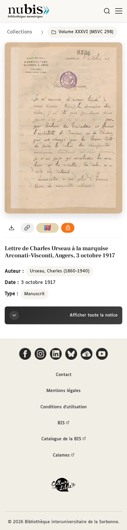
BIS (61, 423)
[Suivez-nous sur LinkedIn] (56, 354)
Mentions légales (63, 391)
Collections (19, 32)
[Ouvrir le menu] (118, 11)
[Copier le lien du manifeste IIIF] (47, 228)
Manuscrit (34, 294)
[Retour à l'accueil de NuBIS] (28, 11)
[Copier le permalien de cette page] (27, 228)
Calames (61, 455)
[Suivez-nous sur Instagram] (40, 354)
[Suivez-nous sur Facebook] (25, 354)
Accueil (97, 30)
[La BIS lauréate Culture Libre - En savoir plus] (63, 486)
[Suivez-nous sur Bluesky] (71, 354)
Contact (63, 375)
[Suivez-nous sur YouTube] (102, 354)
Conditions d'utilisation (63, 407)
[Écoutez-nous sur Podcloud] (86, 354)
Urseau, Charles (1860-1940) (59, 271)
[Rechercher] (106, 11)
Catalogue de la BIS (61, 439)
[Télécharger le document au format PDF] (11, 228)
